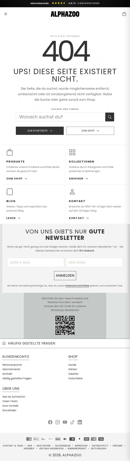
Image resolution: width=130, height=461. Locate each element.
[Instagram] (57, 422)
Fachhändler (63, 445)
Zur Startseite (37, 130)
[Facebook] (50, 422)
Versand (118, 445)
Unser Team (10, 401)
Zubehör (73, 374)
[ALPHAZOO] (65, 14)
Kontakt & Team (13, 445)
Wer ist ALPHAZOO (13, 397)
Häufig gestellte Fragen (16, 378)
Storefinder (9, 410)
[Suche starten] (109, 117)
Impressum (81, 445)
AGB (29, 445)
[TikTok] (72, 422)
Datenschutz (100, 445)
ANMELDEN (65, 275)
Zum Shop (87, 130)
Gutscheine (75, 378)
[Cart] (124, 13)
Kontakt (7, 374)
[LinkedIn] (80, 422)
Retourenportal (12, 365)
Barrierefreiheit (77, 448)
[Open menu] (5, 13)
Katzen (72, 369)
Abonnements (11, 369)
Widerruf (29, 448)
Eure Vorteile (10, 406)
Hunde (72, 365)
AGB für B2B (43, 445)
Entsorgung (98, 448)
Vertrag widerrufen (51, 448)
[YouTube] (65, 422)
